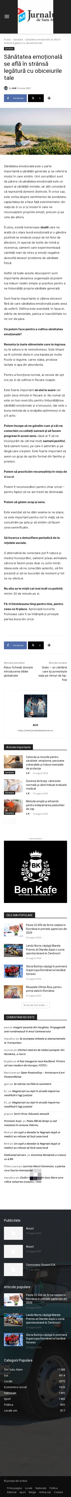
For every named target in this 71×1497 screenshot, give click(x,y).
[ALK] (6, 88)
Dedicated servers (15, 1155)
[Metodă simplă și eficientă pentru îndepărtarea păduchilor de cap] (13, 806)
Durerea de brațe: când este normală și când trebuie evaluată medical (46, 784)
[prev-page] (6, 821)
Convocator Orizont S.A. (41, 1264)
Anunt (30, 1228)
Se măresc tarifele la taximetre (32, 1084)
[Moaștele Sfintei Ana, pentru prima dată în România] (13, 991)
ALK (14, 88)
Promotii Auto (12, 1121)
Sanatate (18, 39)
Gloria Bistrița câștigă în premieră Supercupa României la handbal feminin (46, 970)
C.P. (28, 773)
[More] (49, 98)
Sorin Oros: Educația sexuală (31, 1113)
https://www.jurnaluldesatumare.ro (35, 730)
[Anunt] (13, 1233)
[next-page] (12, 821)
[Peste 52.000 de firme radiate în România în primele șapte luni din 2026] (13, 929)
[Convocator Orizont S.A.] (13, 1269)
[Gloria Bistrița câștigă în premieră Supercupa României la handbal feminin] (13, 971)
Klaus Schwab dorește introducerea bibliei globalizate (18, 671)
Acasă (7, 39)
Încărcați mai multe (34, 1005)
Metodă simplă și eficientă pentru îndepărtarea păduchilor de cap (45, 805)
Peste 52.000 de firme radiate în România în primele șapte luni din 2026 (46, 928)
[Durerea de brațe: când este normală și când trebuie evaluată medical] (13, 785)
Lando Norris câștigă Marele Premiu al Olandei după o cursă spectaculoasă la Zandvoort (45, 949)
